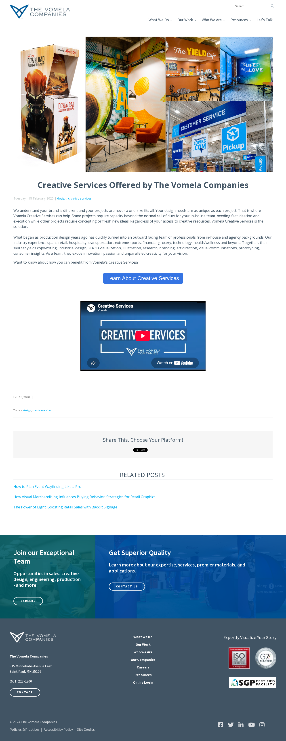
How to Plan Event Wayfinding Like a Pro (47, 486)
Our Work (185, 19)
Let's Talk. (265, 19)
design (61, 198)
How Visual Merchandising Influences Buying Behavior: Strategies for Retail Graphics (84, 496)
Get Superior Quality (140, 552)
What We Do (159, 19)
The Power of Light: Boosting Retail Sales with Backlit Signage (65, 507)
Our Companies (143, 659)
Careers (28, 601)
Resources (239, 19)
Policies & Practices (25, 729)
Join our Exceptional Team (43, 557)
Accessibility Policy (58, 729)
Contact (25, 692)
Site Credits (86, 729)
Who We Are (212, 19)
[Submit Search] (272, 6)
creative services (80, 198)
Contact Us (127, 586)
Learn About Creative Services (143, 278)
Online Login (143, 682)
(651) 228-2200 (21, 681)
